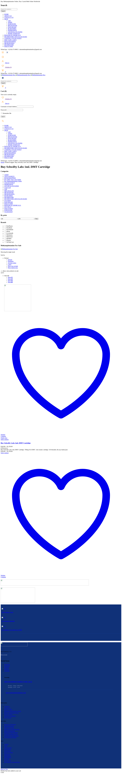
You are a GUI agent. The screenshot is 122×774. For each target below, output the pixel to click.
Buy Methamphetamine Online (13, 181)
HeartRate (9, 228)
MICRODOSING (9, 194)
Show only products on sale (10, 271)
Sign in (7, 63)
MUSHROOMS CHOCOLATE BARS (15, 199)
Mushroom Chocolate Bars (11, 729)
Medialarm (9, 235)
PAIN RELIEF (8, 202)
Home (2, 162)
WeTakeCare (10, 242)
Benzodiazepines (9, 726)
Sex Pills (6, 759)
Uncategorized (8, 212)
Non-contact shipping (8, 621)
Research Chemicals (10, 724)
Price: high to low (13, 268)
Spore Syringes (8, 208)
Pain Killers (7, 749)
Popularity (11, 261)
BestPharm (9, 226)
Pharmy (8, 240)
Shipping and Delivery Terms (12, 711)
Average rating (12, 263)
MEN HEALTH (9, 191)
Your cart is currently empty (8, 94)
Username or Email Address (9, 106)
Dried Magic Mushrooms (11, 736)
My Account (7, 717)
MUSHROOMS (9, 197)
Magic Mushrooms (9, 731)
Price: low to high (13, 266)
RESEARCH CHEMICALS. (12, 205)
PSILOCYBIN (8, 203)
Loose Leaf (7, 187)
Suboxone (7, 754)
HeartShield (9, 229)
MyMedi (8, 238)
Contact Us (7, 708)
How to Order (8, 709)
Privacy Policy (8, 714)
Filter (36, 218)
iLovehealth (9, 233)
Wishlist (8, 67)
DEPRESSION (8, 184)
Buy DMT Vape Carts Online (12, 179)
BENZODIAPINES (10, 178)
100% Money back (7, 612)
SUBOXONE (8, 210)
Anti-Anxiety (8, 747)
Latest (9, 264)
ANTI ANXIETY (9, 176)
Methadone (7, 755)
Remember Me (7, 113)
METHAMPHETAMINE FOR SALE (18, 682)
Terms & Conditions (10, 716)
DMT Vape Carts (9, 728)
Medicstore (9, 237)
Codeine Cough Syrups (11, 734)
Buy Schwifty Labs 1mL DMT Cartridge (16, 443)
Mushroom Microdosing (11, 732)
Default (10, 259)
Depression (7, 751)
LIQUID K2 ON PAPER (11, 186)
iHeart (8, 231)
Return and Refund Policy (11, 713)
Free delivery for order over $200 (12, 630)
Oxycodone (7, 200)
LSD (5, 189)
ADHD (6, 175)
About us (6, 706)
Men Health (7, 757)
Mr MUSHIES (8, 195)
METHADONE (9, 192)
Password (3, 110)
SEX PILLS (7, 207)
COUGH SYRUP (9, 183)
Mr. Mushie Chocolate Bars (12, 762)
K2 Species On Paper (10, 737)
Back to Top (4, 769)
